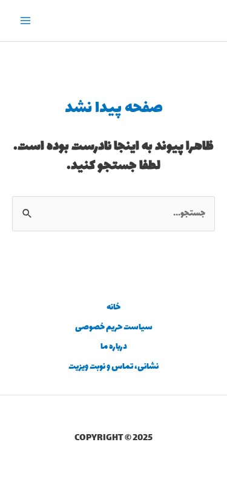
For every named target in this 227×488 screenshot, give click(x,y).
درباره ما (113, 347)
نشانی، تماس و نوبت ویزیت (113, 367)
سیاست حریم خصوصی (114, 327)
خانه (113, 307)
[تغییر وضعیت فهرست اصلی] (25, 21)
